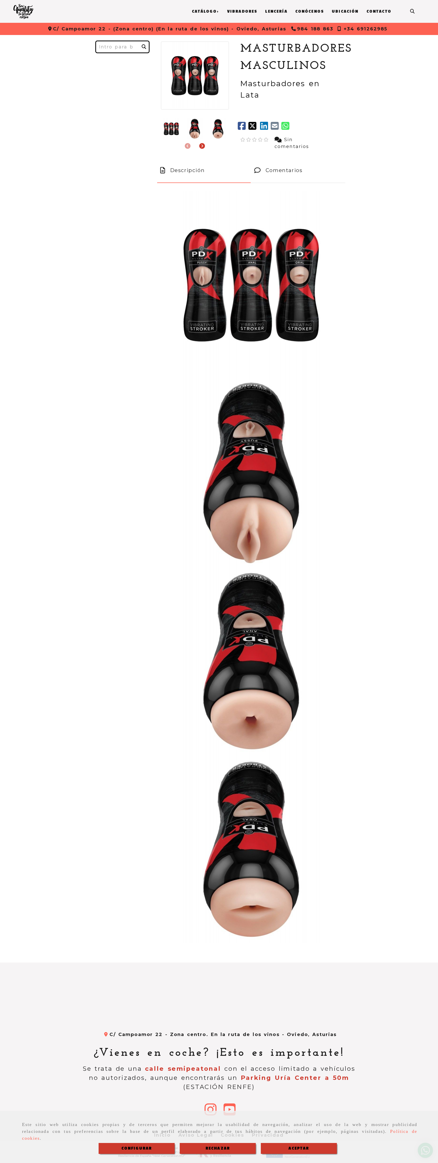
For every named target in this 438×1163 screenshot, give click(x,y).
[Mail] (276, 128)
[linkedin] (265, 128)
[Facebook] (243, 128)
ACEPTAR (298, 1148)
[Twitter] (254, 128)
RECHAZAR (218, 1148)
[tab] (204, 170)
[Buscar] (412, 11)
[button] (202, 146)
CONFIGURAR (136, 1148)
